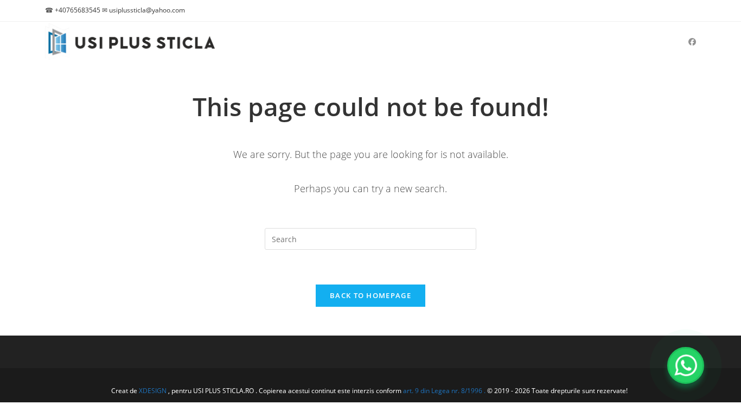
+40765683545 (77, 10)
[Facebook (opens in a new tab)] (692, 42)
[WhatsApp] (685, 365)
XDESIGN (153, 390)
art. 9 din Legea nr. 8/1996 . (445, 390)
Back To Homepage (370, 295)
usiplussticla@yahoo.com (147, 10)
